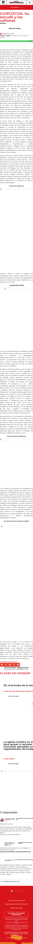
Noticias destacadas (23, 691)
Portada (2, 35)
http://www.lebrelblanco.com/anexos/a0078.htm (15, 851)
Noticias (12, 691)
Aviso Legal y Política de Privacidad (16, 904)
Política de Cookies (17, 908)
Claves (6, 691)
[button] (2, 665)
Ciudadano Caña (10, 819)
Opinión (3, 23)
